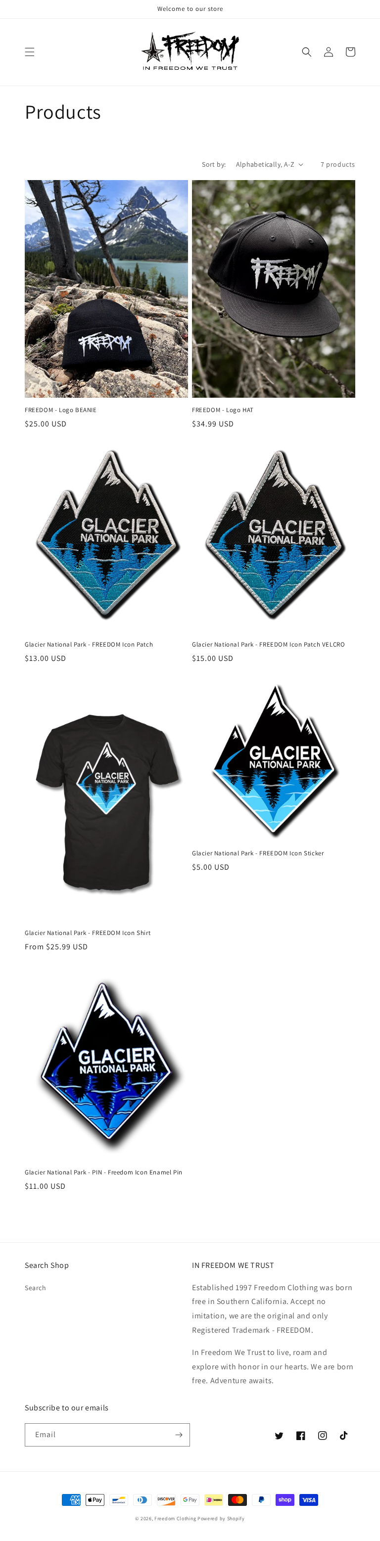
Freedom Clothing (175, 1518)
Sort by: (214, 164)
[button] (30, 52)
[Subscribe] (179, 1435)
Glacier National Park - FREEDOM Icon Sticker (258, 853)
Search (36, 1287)
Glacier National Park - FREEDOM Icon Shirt (87, 933)
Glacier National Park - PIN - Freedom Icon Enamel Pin (104, 1172)
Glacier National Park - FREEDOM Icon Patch (89, 645)
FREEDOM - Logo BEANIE (61, 410)
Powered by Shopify (221, 1518)
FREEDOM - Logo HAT (223, 410)
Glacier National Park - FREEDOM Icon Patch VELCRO (268, 645)
